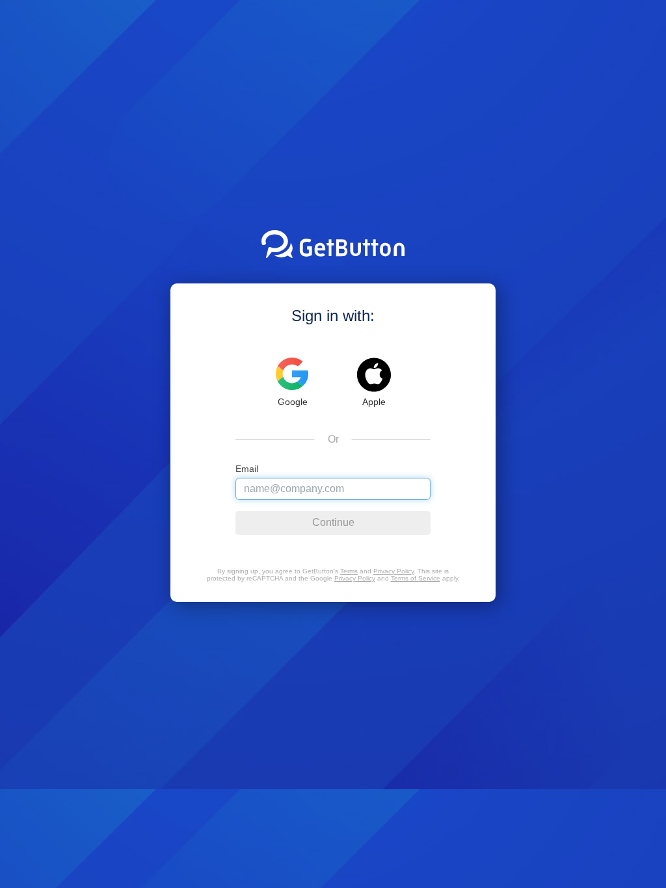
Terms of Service (415, 578)
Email (246, 469)
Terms (349, 571)
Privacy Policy (393, 571)
